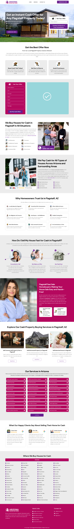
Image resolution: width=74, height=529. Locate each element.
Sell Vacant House (53, 396)
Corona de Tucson (10, 497)
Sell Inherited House (11, 403)
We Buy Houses (10, 389)
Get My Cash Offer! (15, 111)
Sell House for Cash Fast (38, 517)
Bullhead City (9, 478)
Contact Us (42, 2)
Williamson (57, 495)
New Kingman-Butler (27, 499)
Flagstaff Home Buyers (37, 527)
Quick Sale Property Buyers (12, 379)
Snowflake (57, 463)
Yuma (56, 499)
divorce (53, 298)
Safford (40, 486)
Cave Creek (9, 491)
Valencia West (57, 486)
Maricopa (24, 497)
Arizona (8, 467)
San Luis (40, 491)
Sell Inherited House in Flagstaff (22, 350)
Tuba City (57, 482)
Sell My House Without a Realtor (34, 379)
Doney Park (25, 463)
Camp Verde (9, 480)
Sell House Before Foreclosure (34, 400)
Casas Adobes (9, 484)
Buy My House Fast (32, 382)
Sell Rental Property (54, 386)
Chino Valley (9, 493)
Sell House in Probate (32, 393)
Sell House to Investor (38, 513)
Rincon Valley (41, 480)
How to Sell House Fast (54, 400)
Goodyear (25, 482)
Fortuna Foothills (26, 476)
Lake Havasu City (26, 491)
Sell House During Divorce (33, 389)
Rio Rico (40, 482)
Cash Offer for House (32, 403)
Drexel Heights (25, 465)
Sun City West (57, 469)
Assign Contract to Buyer (39, 511)
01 (12, 250)
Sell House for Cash (11, 393)
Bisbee (8, 474)
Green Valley (25, 484)
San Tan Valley (41, 493)
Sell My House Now (10, 406)
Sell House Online (53, 410)
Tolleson (56, 480)
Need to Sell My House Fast (12, 410)
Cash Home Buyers (10, 386)
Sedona (40, 495)
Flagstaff (24, 471)
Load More (37, 415)
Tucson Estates (58, 484)
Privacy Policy (36, 519)
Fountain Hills (25, 478)
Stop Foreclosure (31, 396)
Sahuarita (41, 489)
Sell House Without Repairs (55, 389)
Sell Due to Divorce (37, 68)
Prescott (40, 474)
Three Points (57, 478)
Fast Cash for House (38, 515)
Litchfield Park (25, 493)
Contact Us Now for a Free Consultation (59, 26)
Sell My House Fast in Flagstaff (46, 350)
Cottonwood (9, 499)
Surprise (56, 474)
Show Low (41, 497)
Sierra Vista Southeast (43, 499)
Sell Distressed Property (33, 386)
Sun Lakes (57, 471)
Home (30, 2)
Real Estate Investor (32, 406)
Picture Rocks (41, 471)
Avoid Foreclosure (58, 68)
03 (55, 250)
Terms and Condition (38, 521)
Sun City (56, 467)
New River (41, 463)
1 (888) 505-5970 (63, 2)
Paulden (40, 469)
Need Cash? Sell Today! (15, 68)
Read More (22, 361)
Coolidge (8, 495)
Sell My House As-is (11, 396)
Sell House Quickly (53, 379)
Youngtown (57, 497)
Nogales (40, 465)
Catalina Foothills (10, 489)
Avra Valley (9, 471)
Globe (24, 480)
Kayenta (24, 486)
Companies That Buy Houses (55, 406)
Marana (24, 495)
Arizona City (9, 469)
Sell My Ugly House (53, 403)
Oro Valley (41, 467)
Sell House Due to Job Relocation (56, 393)
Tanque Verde (57, 476)
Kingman (24, 489)
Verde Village (57, 489)
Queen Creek (41, 478)
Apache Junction (10, 465)
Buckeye (8, 476)
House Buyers (31, 410)
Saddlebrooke (41, 484)
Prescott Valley (42, 476)
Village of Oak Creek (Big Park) (61, 491)
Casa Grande (9, 482)
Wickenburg (57, 493)
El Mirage (24, 467)
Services (36, 2)
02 (33, 250)
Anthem (8, 463)
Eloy (23, 469)
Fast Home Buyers (53, 382)
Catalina (8, 486)
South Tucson (57, 465)
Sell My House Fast (10, 382)
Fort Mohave (25, 474)
